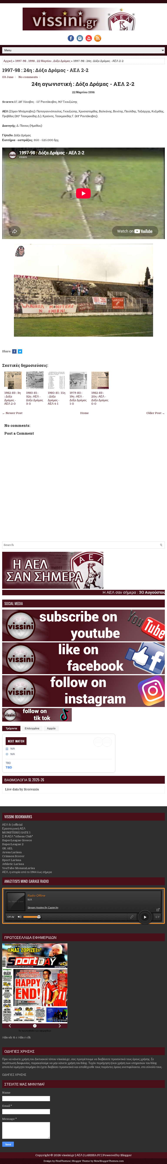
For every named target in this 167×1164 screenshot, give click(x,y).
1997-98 (20, 61)
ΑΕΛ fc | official (12, 824)
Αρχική (7, 61)
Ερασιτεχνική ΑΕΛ (13, 828)
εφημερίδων (45, 1030)
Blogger (126, 1155)
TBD (9, 767)
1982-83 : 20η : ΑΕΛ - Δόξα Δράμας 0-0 (99, 398)
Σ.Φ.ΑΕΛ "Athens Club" (17, 836)
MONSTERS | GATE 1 (16, 832)
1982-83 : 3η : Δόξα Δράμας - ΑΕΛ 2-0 (12, 398)
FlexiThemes (62, 1161)
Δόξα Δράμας (61, 61)
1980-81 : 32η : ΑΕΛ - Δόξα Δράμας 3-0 (34, 398)
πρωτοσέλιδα (28, 1030)
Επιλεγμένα (32, 728)
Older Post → (155, 413)
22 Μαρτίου (44, 61)
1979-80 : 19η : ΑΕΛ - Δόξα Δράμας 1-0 (78, 398)
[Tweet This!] (20, 351)
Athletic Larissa (13, 864)
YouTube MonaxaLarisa (18, 868)
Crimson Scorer (13, 856)
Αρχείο (51, 728)
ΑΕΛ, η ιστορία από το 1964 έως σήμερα (27, 872)
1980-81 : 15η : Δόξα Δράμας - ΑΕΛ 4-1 (56, 398)
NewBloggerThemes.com (109, 1161)
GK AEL (7, 848)
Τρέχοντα (11, 728)
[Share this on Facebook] (14, 351)
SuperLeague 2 (12, 844)
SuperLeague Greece (17, 840)
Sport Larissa (11, 860)
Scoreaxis (31, 789)
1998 (31, 61)
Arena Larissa (12, 852)
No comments (28, 77)
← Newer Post (12, 413)
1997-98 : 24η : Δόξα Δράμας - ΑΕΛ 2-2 (45, 70)
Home (84, 413)
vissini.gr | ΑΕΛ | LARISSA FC (81, 1155)
